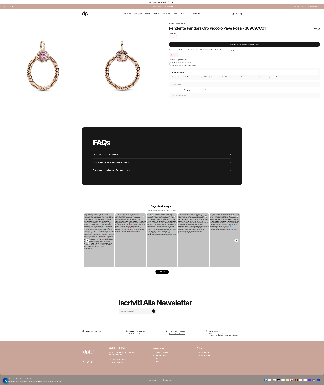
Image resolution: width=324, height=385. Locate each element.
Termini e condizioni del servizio (35, 381)
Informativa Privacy (203, 352)
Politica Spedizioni (159, 355)
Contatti (156, 361)
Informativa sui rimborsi (9, 381)
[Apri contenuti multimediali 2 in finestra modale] (122, 59)
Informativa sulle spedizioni (49, 381)
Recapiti (59, 381)
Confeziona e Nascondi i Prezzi (181, 63)
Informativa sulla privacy (21, 381)
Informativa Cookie (203, 355)
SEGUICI (162, 272)
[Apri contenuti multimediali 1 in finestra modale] (43, 59)
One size (173, 37)
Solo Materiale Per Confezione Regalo (184, 65)
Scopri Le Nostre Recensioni (177, 334)
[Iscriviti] (153, 311)
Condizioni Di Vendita (160, 352)
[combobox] (298, 6)
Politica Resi (157, 358)
